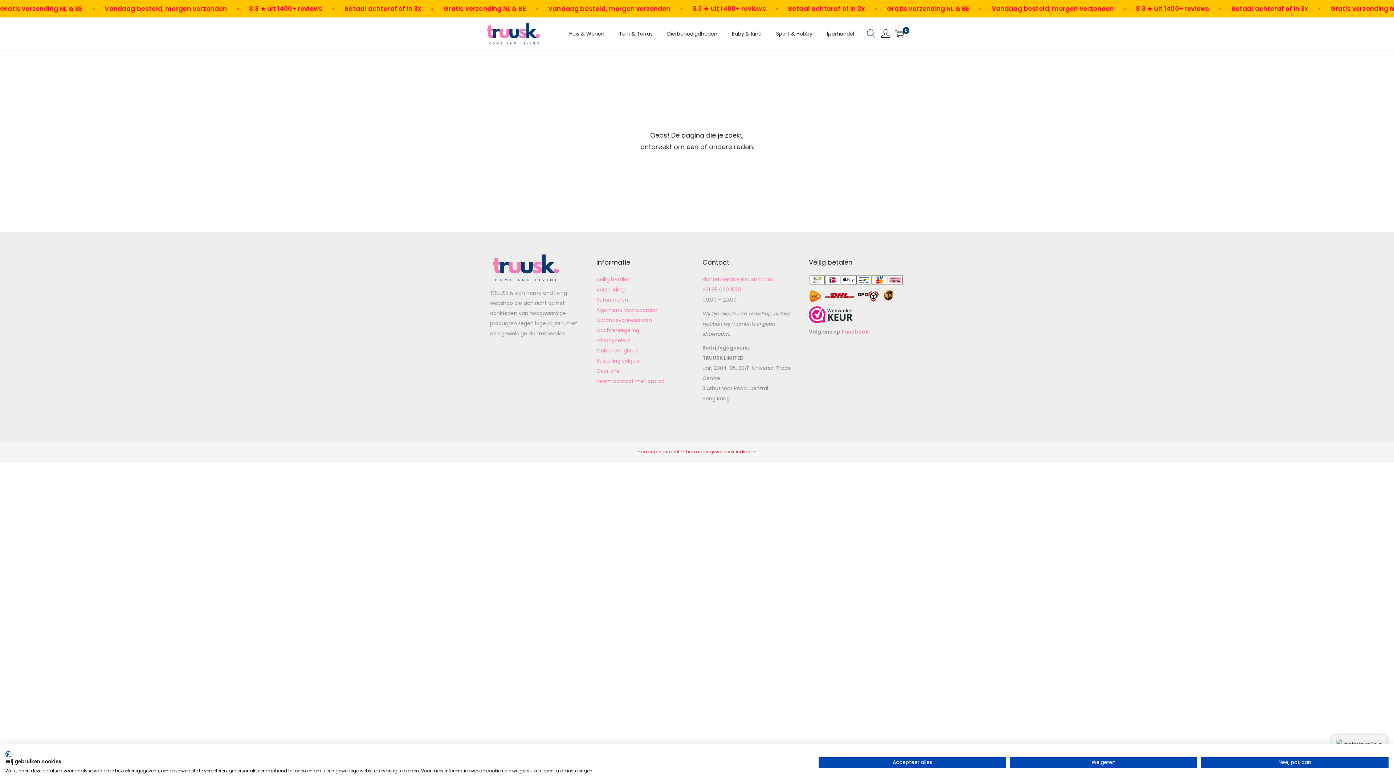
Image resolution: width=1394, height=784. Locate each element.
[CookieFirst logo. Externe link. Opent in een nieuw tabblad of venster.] (8, 754)
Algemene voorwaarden (626, 310)
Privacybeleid (613, 340)
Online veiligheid (617, 350)
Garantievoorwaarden (624, 320)
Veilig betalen (613, 279)
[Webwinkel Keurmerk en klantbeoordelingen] (831, 314)
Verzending (610, 289)
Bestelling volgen (617, 360)
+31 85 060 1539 (721, 289)
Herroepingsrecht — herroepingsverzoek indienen (697, 451)
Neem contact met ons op (630, 381)
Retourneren (612, 299)
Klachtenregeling (617, 330)
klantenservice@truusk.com (737, 279)
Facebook (854, 331)
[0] (899, 33)
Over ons (607, 371)
